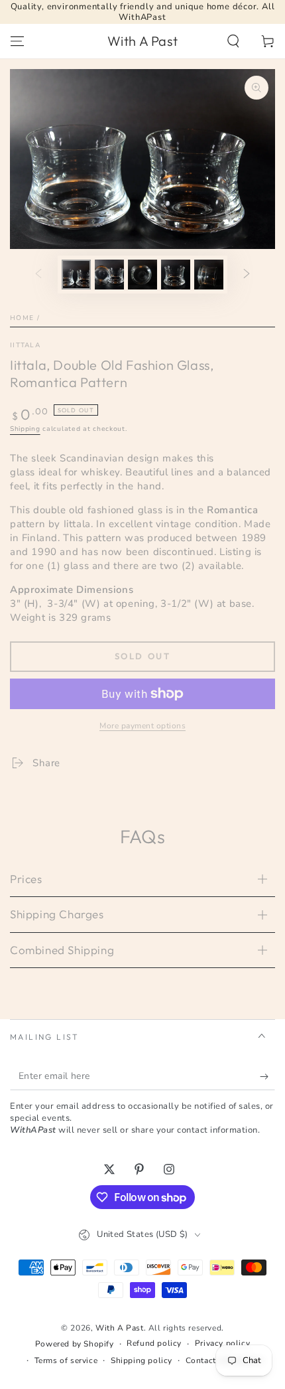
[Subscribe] (267, 1077)
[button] (233, 41)
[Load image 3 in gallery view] (142, 274)
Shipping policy (141, 1360)
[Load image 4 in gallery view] (175, 274)
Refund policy (154, 1343)
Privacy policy (222, 1343)
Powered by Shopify (74, 1344)
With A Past (119, 1328)
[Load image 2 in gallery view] (109, 274)
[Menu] (17, 41)
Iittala (25, 345)
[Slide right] (246, 274)
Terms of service (66, 1360)
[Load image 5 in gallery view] (208, 274)
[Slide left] (38, 274)
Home (22, 318)
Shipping (25, 429)
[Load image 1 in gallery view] (76, 274)
